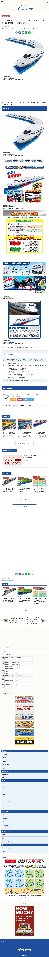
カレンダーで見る (7, 848)
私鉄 (4, 794)
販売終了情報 (6, 764)
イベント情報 (6, 845)
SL (4, 787)
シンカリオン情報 (7, 771)
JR (4, 791)
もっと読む (25, 500)
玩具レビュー (6, 778)
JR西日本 (8, 580)
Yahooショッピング (29, 399)
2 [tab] (23, 440)
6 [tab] (28, 440)
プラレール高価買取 (8, 842)
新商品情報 (5, 751)
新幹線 (11, 580)
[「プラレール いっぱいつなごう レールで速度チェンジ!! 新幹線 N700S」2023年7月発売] (26, 32)
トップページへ (25, 506)
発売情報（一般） (6, 578)
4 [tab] (25, 440)
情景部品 (5, 818)
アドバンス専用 (7, 828)
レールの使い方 (6, 811)
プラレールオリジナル (8, 798)
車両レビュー (6, 781)
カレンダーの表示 (29, 688)
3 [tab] (24, 440)
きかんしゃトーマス (8, 801)
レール (4, 814)
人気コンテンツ (6, 832)
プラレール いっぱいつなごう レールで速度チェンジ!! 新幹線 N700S (25, 394)
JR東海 (4, 580)
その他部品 (5, 825)
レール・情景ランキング (9, 838)
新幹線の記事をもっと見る (23, 443)
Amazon (9, 349)
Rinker (14, 395)
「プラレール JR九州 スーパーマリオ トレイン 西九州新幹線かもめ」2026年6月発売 (9, 432)
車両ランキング (6, 835)
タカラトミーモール (23, 349)
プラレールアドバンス (8, 805)
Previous (3, 430)
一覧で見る (5, 851)
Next (46, 430)
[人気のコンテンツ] (24, 699)
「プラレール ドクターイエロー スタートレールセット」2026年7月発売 (24, 432)
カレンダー (5, 768)
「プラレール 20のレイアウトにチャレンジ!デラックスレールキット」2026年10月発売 (40, 491)
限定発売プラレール (8, 757)
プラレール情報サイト (24, 952)
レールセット (6, 821)
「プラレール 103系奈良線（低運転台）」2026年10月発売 (24, 490)
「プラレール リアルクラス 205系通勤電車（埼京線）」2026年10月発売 (9, 490)
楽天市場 (15, 349)
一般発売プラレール (8, 754)
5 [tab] (26, 440)
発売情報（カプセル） (8, 761)
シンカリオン (6, 808)
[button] (3, 689)
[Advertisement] (24, 91)
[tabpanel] (9, 429)
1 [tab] (21, 440)
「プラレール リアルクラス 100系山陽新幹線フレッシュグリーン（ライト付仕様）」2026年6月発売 (40, 432)
